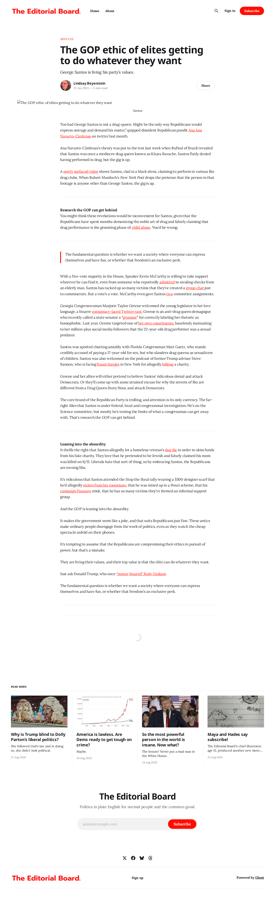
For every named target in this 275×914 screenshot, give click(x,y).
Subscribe (251, 11)
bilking (167, 364)
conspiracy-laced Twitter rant (117, 311)
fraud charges (108, 364)
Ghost (259, 877)
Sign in (230, 11)
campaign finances (75, 491)
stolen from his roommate (104, 485)
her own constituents (156, 323)
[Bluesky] (142, 858)
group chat (195, 288)
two (169, 294)
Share (205, 85)
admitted (167, 282)
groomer (130, 317)
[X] (124, 858)
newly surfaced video (80, 171)
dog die (171, 450)
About (109, 11)
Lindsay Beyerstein (89, 83)
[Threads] (150, 858)
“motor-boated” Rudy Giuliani (141, 573)
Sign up (137, 878)
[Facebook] (133, 858)
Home (94, 11)
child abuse (141, 227)
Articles (66, 39)
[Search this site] (216, 10)
